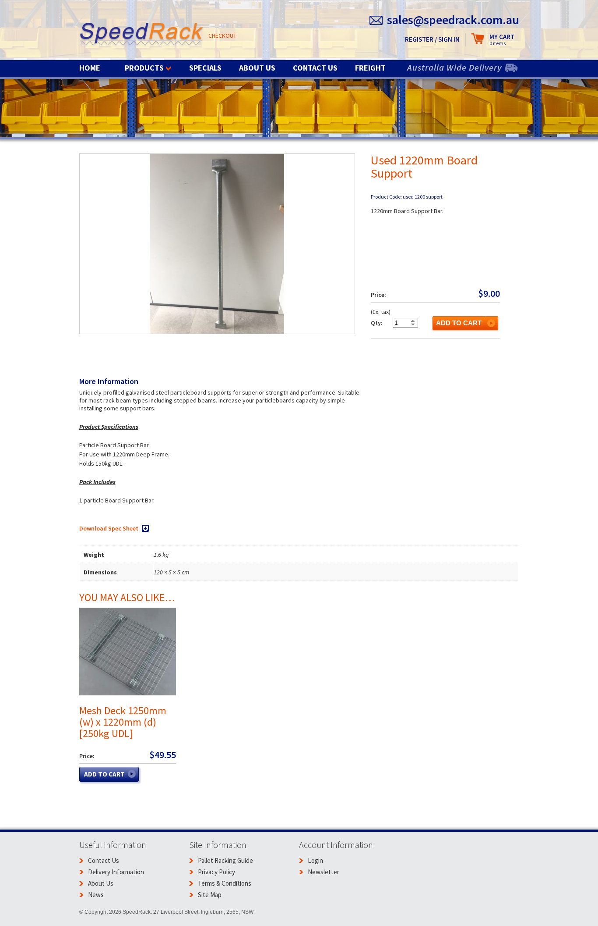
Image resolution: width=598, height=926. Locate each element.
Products (144, 68)
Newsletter (323, 872)
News (96, 894)
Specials (205, 68)
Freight (370, 68)
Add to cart (459, 323)
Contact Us (315, 68)
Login (315, 860)
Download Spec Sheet (108, 528)
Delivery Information (116, 872)
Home (89, 68)
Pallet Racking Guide (225, 860)
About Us (257, 68)
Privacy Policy (216, 872)
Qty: (377, 322)
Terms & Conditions (224, 883)
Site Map (210, 894)
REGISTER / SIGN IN (432, 39)
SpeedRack (141, 35)
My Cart (501, 39)
